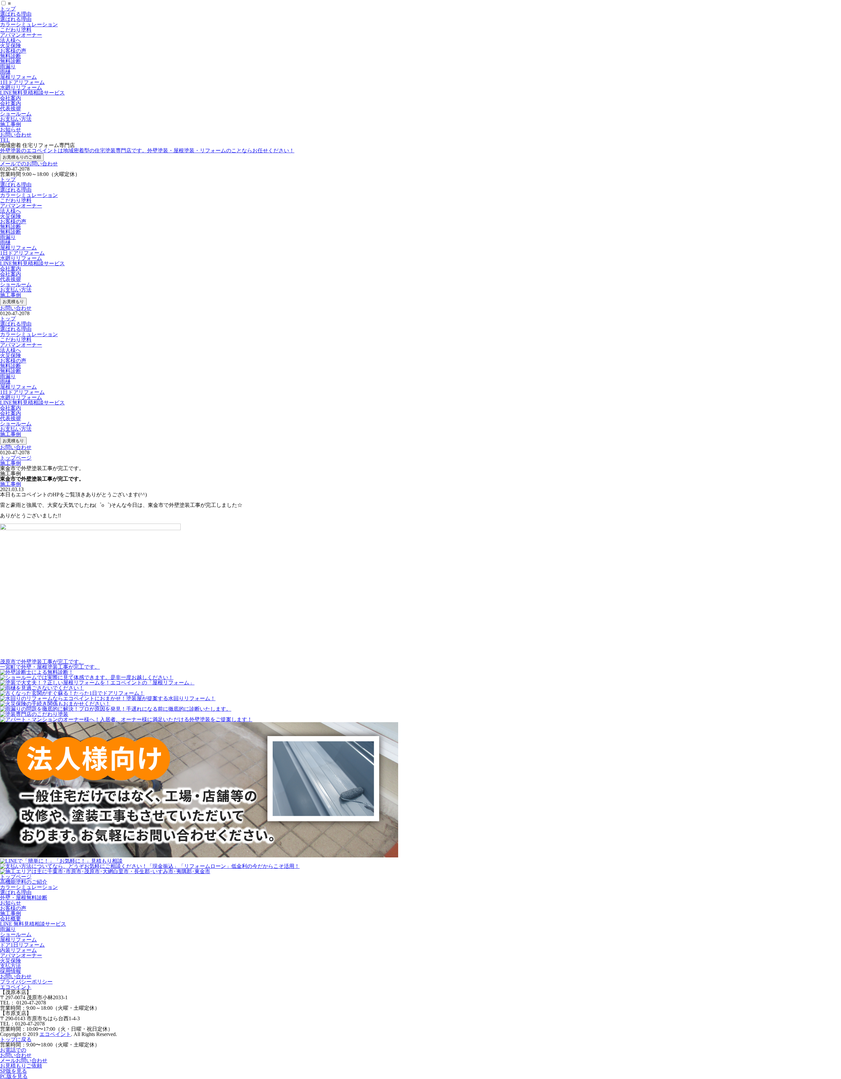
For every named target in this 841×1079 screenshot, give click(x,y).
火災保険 (10, 45)
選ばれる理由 (16, 14)
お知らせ (10, 129)
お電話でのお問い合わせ (16, 1052)
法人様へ (10, 40)
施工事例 (10, 124)
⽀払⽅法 (10, 966)
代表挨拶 (10, 108)
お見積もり (13, 301)
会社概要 (10, 918)
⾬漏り (8, 929)
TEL (5, 140)
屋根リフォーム (18, 77)
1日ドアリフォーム (22, 82)
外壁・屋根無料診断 (23, 897)
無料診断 (10, 56)
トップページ (16, 458)
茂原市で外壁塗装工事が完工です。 (42, 661)
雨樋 (5, 72)
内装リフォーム (18, 950)
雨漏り (8, 66)
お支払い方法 (16, 119)
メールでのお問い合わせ (29, 163)
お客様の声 (13, 51)
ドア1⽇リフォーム (22, 945)
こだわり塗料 (16, 29)
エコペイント (16, 987)
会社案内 (10, 98)
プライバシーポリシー (26, 981)
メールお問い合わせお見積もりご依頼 (23, 1063)
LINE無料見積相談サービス (32, 93)
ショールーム (16, 114)
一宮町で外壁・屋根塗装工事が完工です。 (50, 667)
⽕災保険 (10, 960)
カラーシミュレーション (29, 24)
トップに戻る (16, 1039)
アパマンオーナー (21, 35)
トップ (8, 8)
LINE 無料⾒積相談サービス (33, 924)
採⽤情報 (10, 971)
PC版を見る (14, 1076)
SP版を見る (13, 1071)
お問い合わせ (16, 135)
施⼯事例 (10, 913)
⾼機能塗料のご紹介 (23, 882)
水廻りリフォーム (21, 87)
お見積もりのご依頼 (22, 157)
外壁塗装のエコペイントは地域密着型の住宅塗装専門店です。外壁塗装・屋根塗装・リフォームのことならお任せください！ (147, 150)
